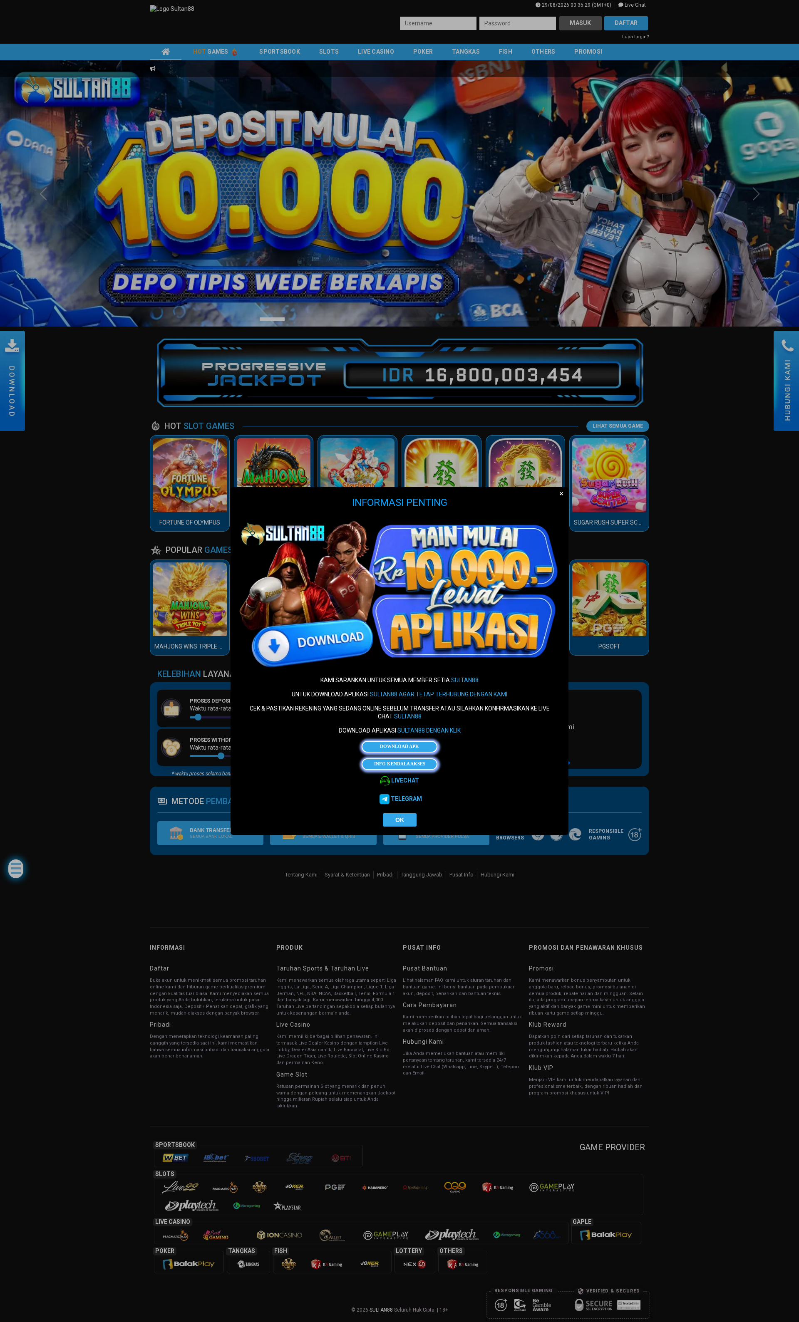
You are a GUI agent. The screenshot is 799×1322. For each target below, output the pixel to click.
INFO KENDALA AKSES (399, 763)
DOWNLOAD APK (399, 746)
